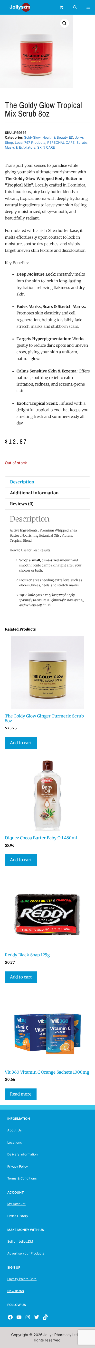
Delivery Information (22, 1154)
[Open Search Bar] (75, 7)
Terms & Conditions (22, 1178)
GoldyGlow (32, 137)
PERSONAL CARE (61, 142)
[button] (64, 23)
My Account (16, 1204)
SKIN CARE (46, 147)
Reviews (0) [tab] (22, 503)
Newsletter (15, 1291)
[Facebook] (10, 1317)
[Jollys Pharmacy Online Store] (17, 7)
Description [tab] (22, 482)
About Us (14, 1130)
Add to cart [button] (21, 742)
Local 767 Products (30, 142)
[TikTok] (45, 1317)
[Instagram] (28, 1317)
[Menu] (88, 7)
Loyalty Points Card (22, 1279)
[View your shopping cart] (61, 7)
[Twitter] (36, 1317)
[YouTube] (19, 1317)
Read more (20, 1094)
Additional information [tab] (34, 493)
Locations (14, 1142)
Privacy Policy (17, 1166)
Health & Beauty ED (57, 137)
